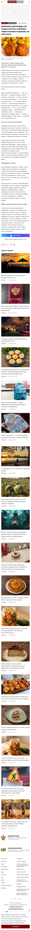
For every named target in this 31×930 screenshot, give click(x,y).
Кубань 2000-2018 (21, 872)
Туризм (3, 882)
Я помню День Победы (22, 877)
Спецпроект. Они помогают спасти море (22, 880)
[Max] (14, 244)
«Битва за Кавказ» (21, 861)
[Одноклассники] (7, 244)
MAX (25, 239)
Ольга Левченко (22, 23)
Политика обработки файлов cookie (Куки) (22, 894)
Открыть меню (2, 2)
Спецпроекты (20, 869)
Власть (3, 864)
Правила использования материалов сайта (23, 890)
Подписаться (17, 235)
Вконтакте (12, 899)
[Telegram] (11, 244)
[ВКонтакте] (4, 244)
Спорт (2, 872)
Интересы (3, 888)
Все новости (4, 858)
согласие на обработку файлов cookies (12, 923)
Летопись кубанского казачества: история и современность (22, 865)
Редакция (19, 884)
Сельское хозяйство (6, 885)
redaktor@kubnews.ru (16, 909)
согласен (15, 926)
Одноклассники (16, 899)
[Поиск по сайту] (29, 2)
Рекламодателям (21, 886)
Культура (3, 874)
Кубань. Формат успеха (23, 874)
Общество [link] (3, 280)
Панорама (19, 858)
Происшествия (5, 869)
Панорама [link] (3, 376)
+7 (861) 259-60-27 (15, 907)
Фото (2, 877)
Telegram (19, 899)
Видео (2, 880)
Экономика (4, 866)
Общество (4, 23)
